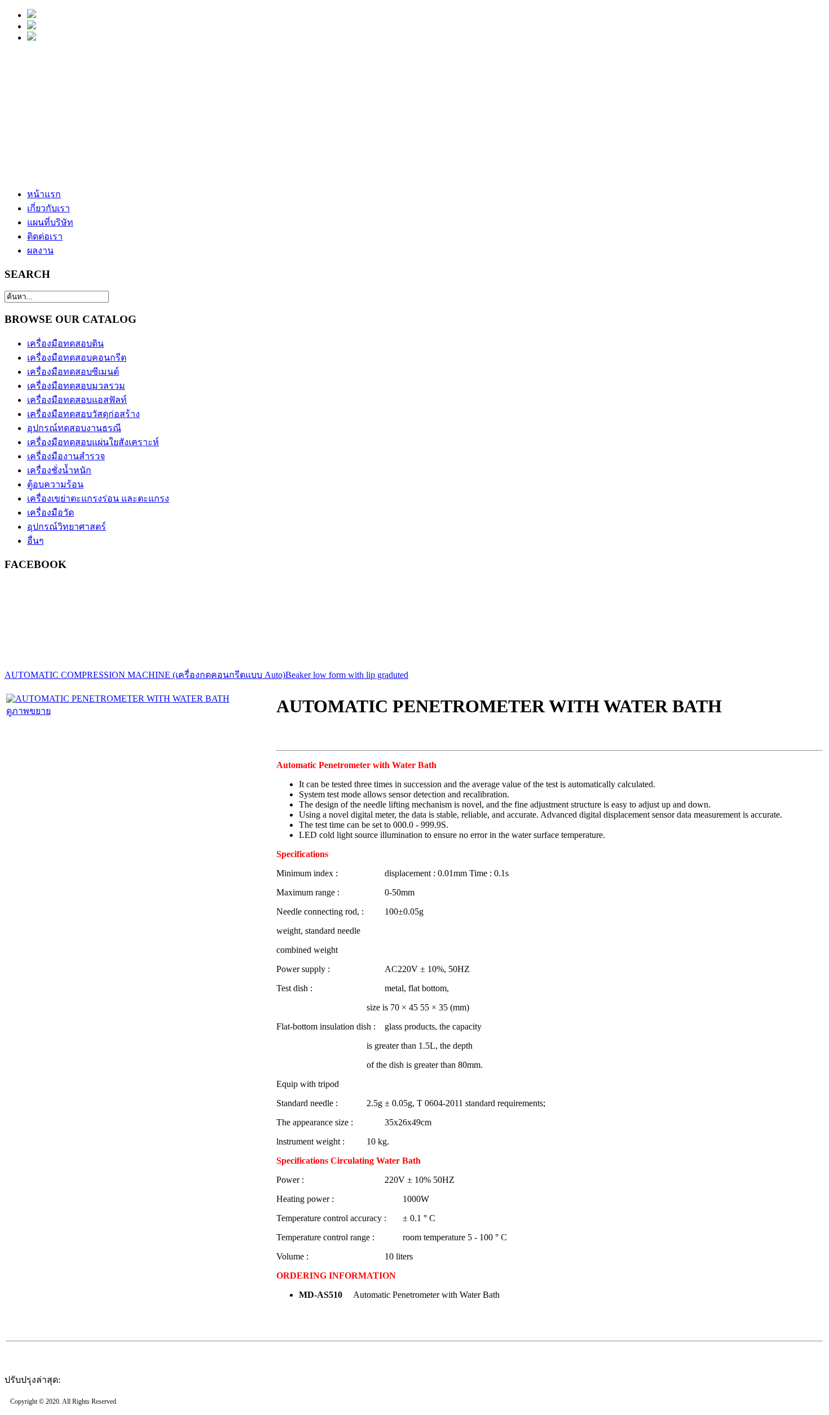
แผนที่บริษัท (50, 222)
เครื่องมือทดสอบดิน (65, 343)
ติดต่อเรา (45, 236)
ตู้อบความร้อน (55, 484)
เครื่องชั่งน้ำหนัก (59, 470)
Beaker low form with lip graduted (346, 675)
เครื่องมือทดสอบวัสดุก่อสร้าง (83, 414)
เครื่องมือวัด (50, 512)
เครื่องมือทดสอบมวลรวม (76, 386)
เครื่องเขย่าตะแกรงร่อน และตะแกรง (98, 498)
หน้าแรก (44, 194)
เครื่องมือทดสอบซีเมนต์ (73, 371)
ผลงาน (40, 250)
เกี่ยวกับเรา (48, 208)
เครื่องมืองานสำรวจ (66, 456)
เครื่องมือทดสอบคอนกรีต (76, 357)
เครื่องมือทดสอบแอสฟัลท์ (77, 400)
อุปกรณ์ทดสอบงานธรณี (74, 428)
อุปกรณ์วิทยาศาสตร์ (66, 526)
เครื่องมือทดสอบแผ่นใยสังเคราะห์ (93, 442)
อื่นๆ (35, 540)
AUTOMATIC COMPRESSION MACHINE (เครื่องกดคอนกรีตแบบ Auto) (145, 675)
